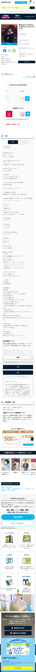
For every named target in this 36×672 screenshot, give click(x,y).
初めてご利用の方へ (18, 523)
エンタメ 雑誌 (5, 489)
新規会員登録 (18, 517)
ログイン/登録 (21, 2)
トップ (2, 12)
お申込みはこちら (28, 444)
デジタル (8, 98)
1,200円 (22, 91)
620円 (22, 98)
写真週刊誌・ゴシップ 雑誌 (21, 489)
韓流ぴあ (29, 12)
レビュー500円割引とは (28, 77)
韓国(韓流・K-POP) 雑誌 (19, 12)
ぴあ (6, 56)
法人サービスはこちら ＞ (8, 528)
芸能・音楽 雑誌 (9, 12)
